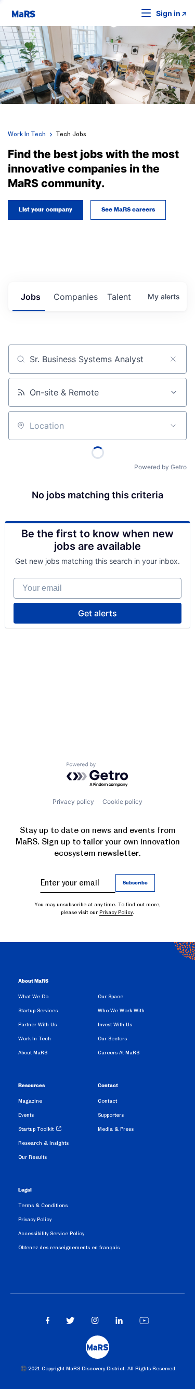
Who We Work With (121, 1010)
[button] (130, 13)
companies (76, 297)
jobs (31, 297)
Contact (107, 1101)
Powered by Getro (160, 467)
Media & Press (116, 1129)
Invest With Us (115, 1024)
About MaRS (32, 1052)
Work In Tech (27, 134)
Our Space (110, 996)
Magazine (30, 1101)
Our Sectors (112, 1038)
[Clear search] (173, 359)
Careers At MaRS (118, 1052)
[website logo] (23, 13)
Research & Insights (43, 1143)
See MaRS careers (128, 210)
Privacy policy (73, 801)
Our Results (32, 1157)
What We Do (33, 996)
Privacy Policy (116, 912)
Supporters (111, 1115)
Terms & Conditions (43, 1205)
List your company (45, 210)
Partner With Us (37, 1024)
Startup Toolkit (36, 1129)
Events (26, 1115)
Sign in (168, 13)
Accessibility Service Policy (51, 1233)
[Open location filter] (173, 425)
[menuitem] (58, 998)
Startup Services (38, 1010)
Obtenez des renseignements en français (69, 1247)
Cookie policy (122, 801)
